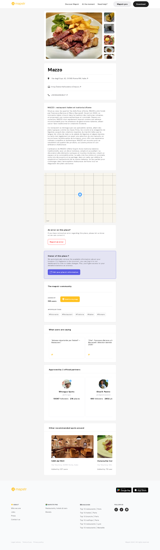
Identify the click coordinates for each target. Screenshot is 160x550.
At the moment (88, 4)
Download (140, 4)
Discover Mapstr (72, 4)
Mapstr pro (122, 4)
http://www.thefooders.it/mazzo (65, 87)
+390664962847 (58, 95)
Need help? (102, 4)
